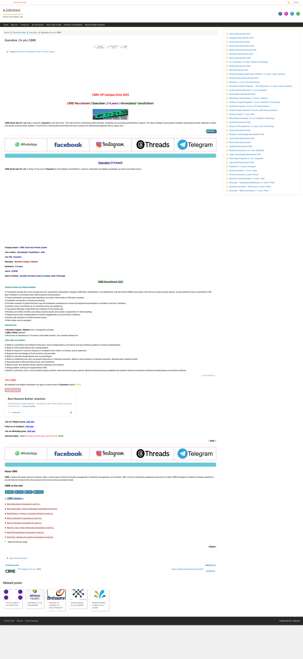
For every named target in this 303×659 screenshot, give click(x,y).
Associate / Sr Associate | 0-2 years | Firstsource (55, 605)
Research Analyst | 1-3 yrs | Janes (243, 170)
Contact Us (24, 25)
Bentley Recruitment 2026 (240, 66)
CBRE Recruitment (20, 558)
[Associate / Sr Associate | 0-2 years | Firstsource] (56, 594)
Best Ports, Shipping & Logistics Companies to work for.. (30, 537)
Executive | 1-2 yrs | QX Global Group (244, 82)
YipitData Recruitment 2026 (240, 146)
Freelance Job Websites (73, 25)
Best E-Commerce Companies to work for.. (24, 523)
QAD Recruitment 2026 (238, 70)
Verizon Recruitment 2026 (240, 58)
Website (10, 492)
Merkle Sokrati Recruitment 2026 (242, 50)
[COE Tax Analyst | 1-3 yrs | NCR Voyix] (13, 594)
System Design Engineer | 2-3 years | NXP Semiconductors (253, 110)
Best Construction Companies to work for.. (24, 518)
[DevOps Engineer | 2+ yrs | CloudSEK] (78, 594)
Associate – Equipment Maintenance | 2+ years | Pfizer (252, 182)
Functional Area (19, 32)
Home (6, 25)
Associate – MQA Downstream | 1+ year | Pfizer (249, 191)
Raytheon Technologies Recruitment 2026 (246, 134)
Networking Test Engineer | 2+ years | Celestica (248, 98)
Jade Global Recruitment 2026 (241, 138)
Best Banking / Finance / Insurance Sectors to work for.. (30, 513)
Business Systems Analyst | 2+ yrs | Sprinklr (99, 605)
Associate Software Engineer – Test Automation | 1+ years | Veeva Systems (260, 86)
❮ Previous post (12, 565)
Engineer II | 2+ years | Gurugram (242, 166)
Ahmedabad (30, 52)
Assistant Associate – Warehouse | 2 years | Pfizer (250, 186)
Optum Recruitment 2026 (239, 34)
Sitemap (20, 621)
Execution (33, 32)
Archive (296, 2)
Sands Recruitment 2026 (239, 42)
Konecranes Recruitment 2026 (241, 46)
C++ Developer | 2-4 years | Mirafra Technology (248, 62)
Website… (212, 131)
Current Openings (9, 2)
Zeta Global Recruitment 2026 (241, 162)
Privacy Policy (9, 621)
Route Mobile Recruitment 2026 (242, 94)
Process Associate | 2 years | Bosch (243, 174)
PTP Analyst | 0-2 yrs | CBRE (29, 569)
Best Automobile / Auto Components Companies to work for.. (32, 509)
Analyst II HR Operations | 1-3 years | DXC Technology (251, 126)
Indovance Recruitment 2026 (241, 54)
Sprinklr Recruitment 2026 (240, 122)
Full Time (45, 52)
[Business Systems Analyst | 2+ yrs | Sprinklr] (100, 594)
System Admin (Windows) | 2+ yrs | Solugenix (248, 90)
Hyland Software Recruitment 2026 (243, 78)
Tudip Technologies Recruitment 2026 (245, 154)
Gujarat (52, 52)
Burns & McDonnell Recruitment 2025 (187, 569)
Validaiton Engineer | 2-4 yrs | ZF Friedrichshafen (249, 106)
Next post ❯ (211, 565)
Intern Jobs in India (53, 25)
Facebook (39, 492)
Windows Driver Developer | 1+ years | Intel (246, 178)
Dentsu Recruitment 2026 (239, 130)
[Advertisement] (76, 71)
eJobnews (11, 10)
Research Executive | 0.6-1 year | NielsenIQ (246, 150)
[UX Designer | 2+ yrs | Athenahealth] (35, 594)
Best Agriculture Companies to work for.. (23, 504)
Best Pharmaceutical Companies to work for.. (26, 532)
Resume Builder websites (95, 25)
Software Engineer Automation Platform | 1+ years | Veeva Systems (257, 74)
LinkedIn (20, 492)
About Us (14, 25)
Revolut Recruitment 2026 (240, 142)
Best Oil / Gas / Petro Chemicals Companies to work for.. (30, 528)
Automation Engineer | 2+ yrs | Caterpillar (246, 158)
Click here (30, 422)
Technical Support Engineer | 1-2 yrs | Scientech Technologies (254, 102)
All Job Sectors (38, 25)
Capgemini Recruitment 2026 (241, 38)
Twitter (29, 492)
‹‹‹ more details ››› (208, 375)
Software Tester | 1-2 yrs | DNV (241, 114)
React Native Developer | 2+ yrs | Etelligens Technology (252, 118)
